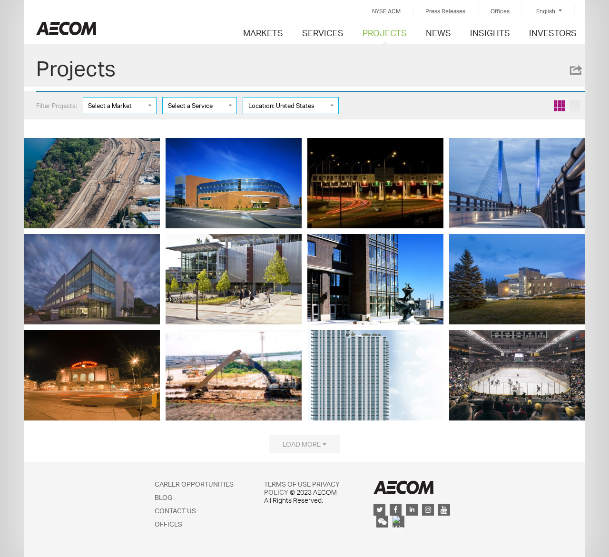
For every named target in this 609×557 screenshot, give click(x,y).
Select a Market (110, 105)
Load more (302, 444)
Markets (263, 32)
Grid (559, 105)
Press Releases (445, 11)
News (438, 32)
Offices (500, 11)
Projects (385, 32)
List (575, 105)
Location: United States (281, 105)
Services (323, 32)
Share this (575, 70)
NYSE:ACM (386, 11)
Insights (490, 32)
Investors (553, 32)
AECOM (403, 487)
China (66, 28)
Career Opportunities (194, 484)
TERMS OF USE (287, 484)
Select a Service (190, 105)
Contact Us (175, 511)
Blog (163, 497)
